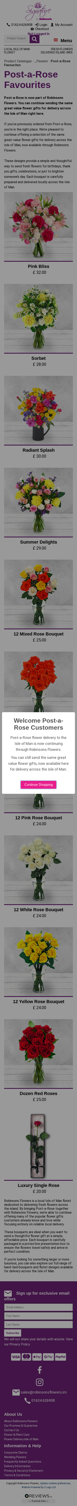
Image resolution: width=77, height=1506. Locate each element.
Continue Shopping (38, 784)
